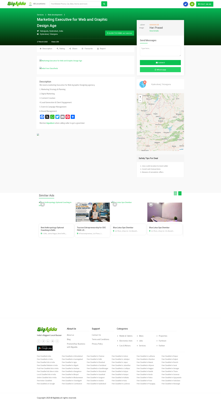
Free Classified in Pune (144, 381)
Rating (62, 49)
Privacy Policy (97, 344)
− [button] (140, 100)
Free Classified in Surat (169, 365)
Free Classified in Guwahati (96, 374)
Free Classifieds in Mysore (145, 365)
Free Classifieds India (44, 356)
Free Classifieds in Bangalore (71, 371)
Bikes (141, 336)
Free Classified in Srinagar (170, 368)
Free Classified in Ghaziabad (96, 371)
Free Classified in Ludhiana (146, 356)
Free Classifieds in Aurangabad (72, 359)
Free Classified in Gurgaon (96, 377)
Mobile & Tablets (125, 336)
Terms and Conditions (100, 339)
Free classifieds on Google (46, 384)
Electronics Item (125, 341)
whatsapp (161, 69)
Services (40, 15)
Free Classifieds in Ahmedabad (72, 356)
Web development (55, 15)
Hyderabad (44, 34)
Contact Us (96, 335)
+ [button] (140, 96)
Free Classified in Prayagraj (146, 384)
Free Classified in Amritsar (70, 368)
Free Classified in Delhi (94, 359)
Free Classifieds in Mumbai (146, 359)
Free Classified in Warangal (171, 384)
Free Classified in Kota (119, 381)
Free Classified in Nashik (145, 371)
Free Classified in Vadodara (171, 381)
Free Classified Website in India (47, 365)
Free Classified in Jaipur (120, 362)
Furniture (162, 341)
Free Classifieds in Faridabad (96, 365)
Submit (161, 62)
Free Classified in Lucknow (121, 384)
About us (70, 335)
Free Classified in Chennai (95, 356)
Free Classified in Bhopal (70, 374)
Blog (69, 339)
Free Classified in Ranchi (170, 362)
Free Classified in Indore (120, 356)
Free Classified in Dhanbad (96, 362)
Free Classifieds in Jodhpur (121, 368)
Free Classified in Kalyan (120, 371)
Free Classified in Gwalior (95, 381)
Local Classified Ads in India (46, 374)
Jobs (141, 341)
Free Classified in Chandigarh (72, 381)
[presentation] (175, 193)
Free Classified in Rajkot (170, 359)
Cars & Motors (125, 345)
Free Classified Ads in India (46, 362)
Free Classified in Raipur (170, 356)
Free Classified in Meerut (145, 362)
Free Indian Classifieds (44, 381)
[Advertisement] (110, 281)
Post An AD (205, 4)
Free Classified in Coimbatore (72, 384)
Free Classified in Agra (69, 362)
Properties (163, 336)
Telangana (53, 34)
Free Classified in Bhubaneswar (72, 377)
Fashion (162, 345)
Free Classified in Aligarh (70, 365)
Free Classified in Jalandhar (121, 365)
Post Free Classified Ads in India (47, 368)
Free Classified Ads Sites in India (47, 371)
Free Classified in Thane (170, 371)
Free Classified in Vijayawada (171, 377)
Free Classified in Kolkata (120, 377)
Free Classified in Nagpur (145, 368)
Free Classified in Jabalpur (121, 359)
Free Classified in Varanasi (170, 374)
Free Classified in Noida (145, 374)
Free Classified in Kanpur (120, 374)
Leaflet (181, 149)
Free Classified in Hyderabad (96, 384)
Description (47, 49)
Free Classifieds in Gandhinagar (97, 368)
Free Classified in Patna (144, 377)
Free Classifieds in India (45, 359)
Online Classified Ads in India (47, 377)
